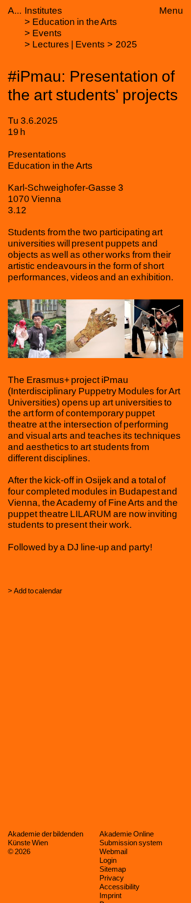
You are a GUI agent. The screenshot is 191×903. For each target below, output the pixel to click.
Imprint (110, 895)
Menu (171, 10)
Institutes (43, 10)
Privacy (111, 878)
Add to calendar (38, 591)
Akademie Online (126, 834)
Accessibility (119, 886)
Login (108, 860)
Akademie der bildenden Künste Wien (45, 838)
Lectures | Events (68, 44)
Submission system (131, 842)
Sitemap (112, 869)
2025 (126, 44)
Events (47, 33)
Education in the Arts (74, 22)
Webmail (113, 851)
